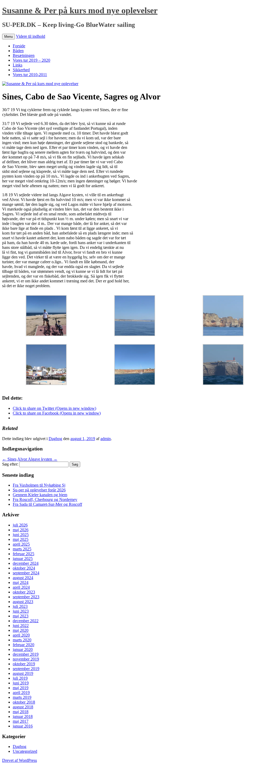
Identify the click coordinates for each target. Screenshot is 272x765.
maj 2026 (20, 530)
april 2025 (21, 544)
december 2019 (26, 654)
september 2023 (26, 597)
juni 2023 (21, 611)
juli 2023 (20, 606)
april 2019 (21, 692)
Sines (9, 459)
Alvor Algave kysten (37, 459)
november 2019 (26, 659)
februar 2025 (23, 553)
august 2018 (23, 707)
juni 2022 (21, 625)
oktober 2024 (24, 568)
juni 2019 (21, 683)
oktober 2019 (24, 664)
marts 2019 (22, 697)
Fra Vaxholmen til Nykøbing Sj (39, 485)
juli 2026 (20, 525)
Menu (8, 37)
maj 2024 (20, 582)
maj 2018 (20, 711)
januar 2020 (23, 649)
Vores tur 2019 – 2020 (31, 60)
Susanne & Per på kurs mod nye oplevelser (80, 10)
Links (17, 65)
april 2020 (21, 635)
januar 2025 (23, 558)
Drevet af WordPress (19, 760)
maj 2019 (20, 687)
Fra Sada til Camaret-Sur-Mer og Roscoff (47, 504)
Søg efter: (10, 464)
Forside (19, 46)
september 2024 (26, 573)
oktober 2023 (24, 592)
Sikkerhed (21, 70)
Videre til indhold (30, 36)
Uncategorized (25, 751)
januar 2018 (23, 716)
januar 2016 (23, 726)
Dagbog (55, 438)
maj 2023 (20, 616)
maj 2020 (20, 630)
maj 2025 (20, 539)
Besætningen (24, 55)
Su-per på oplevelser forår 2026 (39, 490)
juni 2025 (21, 534)
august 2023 (23, 601)
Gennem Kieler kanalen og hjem (40, 494)
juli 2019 (20, 678)
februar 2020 (23, 644)
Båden (18, 50)
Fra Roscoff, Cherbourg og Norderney (45, 499)
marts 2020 (22, 640)
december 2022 (26, 620)
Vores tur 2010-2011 (30, 74)
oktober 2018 (24, 702)
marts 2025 (22, 549)
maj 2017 (20, 721)
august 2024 (23, 577)
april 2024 (21, 587)
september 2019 (26, 668)
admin (105, 438)
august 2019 (23, 673)
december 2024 (26, 563)
